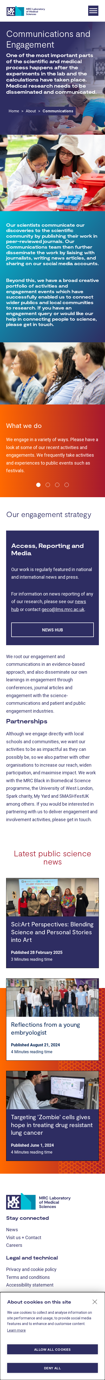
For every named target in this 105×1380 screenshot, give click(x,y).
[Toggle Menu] (93, 10)
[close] (95, 1301)
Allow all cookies (52, 1349)
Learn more (16, 1330)
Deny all (52, 1368)
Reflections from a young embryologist (45, 1075)
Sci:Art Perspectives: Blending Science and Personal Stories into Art (52, 978)
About (31, 111)
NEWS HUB (52, 676)
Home (14, 111)
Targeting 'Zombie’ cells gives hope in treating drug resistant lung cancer (52, 1171)
